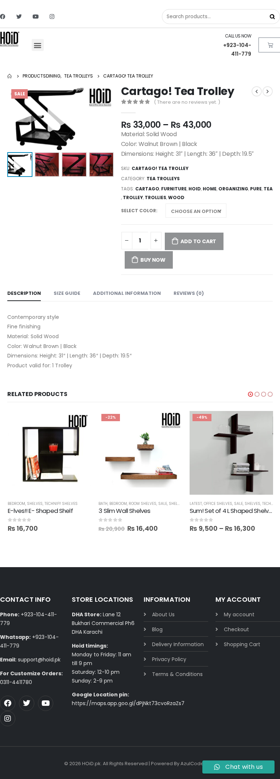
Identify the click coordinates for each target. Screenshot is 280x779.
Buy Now (153, 260)
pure (256, 189)
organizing (233, 189)
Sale (162, 503)
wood (176, 197)
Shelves (35, 503)
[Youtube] (35, 16)
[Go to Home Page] (9, 76)
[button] (38, 45)
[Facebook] (2, 16)
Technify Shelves (61, 503)
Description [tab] (24, 293)
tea (268, 189)
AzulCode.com (198, 763)
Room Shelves (142, 503)
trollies (155, 197)
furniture (174, 189)
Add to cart (198, 241)
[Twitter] (19, 16)
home (210, 189)
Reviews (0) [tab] (189, 293)
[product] (49, 452)
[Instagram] (52, 16)
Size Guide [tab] (67, 293)
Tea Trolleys (163, 178)
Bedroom (16, 503)
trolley (133, 197)
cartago (147, 189)
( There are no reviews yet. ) (187, 102)
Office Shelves (218, 503)
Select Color (138, 210)
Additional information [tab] (127, 293)
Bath (103, 503)
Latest (196, 503)
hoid (194, 189)
